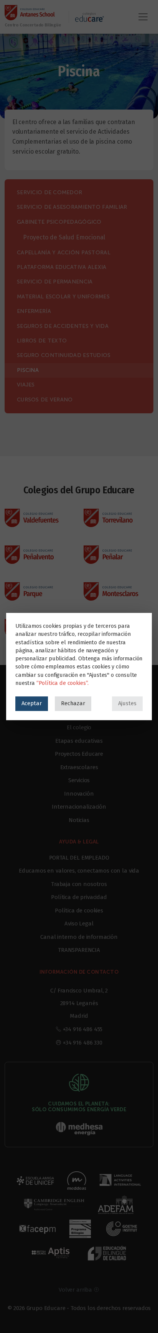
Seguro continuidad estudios (64, 355)
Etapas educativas (79, 740)
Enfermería (34, 311)
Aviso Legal (78, 923)
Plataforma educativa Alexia (62, 267)
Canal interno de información (79, 936)
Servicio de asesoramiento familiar (72, 207)
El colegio (79, 727)
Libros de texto (42, 340)
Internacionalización (79, 806)
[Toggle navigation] (143, 17)
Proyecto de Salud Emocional (64, 237)
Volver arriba (76, 1289)
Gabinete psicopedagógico (59, 222)
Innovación (79, 793)
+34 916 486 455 (83, 1029)
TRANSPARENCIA (79, 950)
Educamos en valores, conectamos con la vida (79, 870)
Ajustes (127, 703)
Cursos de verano (44, 399)
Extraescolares (79, 767)
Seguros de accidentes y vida (63, 326)
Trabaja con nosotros (79, 884)
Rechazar (73, 703)
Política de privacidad (79, 897)
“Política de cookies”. (62, 683)
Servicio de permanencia (54, 281)
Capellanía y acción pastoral (63, 252)
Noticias (79, 820)
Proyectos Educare (79, 753)
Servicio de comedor (49, 192)
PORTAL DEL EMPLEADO (79, 857)
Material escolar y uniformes (63, 296)
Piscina (28, 370)
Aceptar (31, 703)
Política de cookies (79, 910)
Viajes (26, 385)
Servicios (79, 780)
